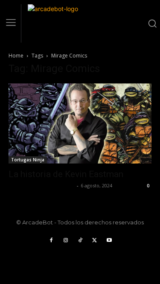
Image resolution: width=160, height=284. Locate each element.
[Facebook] (51, 240)
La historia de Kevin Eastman (66, 174)
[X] (95, 240)
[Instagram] (66, 240)
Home (16, 55)
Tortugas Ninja (27, 160)
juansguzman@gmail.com (42, 185)
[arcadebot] (86, 23)
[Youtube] (109, 240)
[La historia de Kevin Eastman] (80, 123)
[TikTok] (80, 240)
